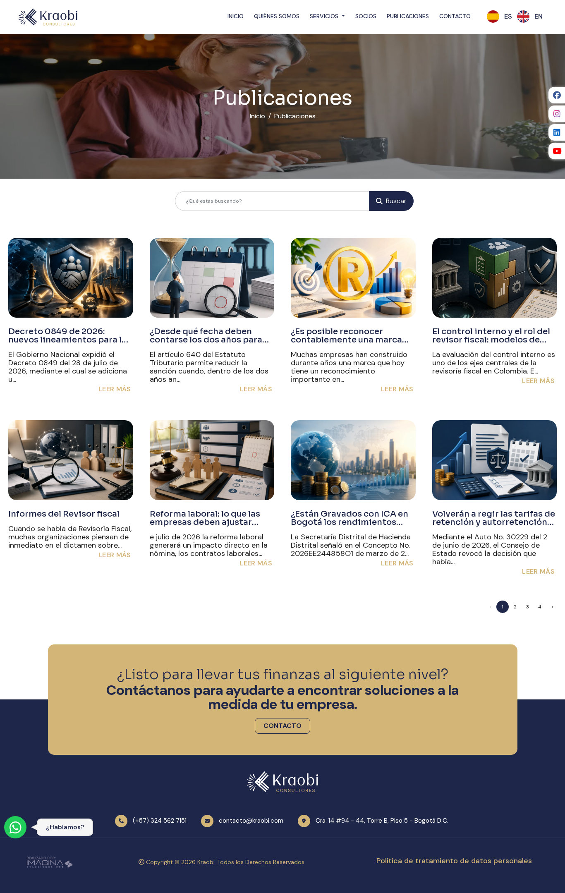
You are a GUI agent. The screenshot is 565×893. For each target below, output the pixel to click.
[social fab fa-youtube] (556, 151)
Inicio (235, 16)
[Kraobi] (48, 16)
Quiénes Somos (276, 16)
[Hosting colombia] (49, 861)
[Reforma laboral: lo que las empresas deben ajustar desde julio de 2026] (212, 460)
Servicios (325, 16)
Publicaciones (408, 16)
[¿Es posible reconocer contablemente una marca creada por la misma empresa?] (353, 278)
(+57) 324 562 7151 (160, 820)
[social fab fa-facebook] (556, 95)
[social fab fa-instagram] (556, 113)
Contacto (455, 16)
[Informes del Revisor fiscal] (70, 460)
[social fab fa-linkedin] (556, 132)
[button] (508, 16)
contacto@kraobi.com (251, 820)
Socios (365, 16)
